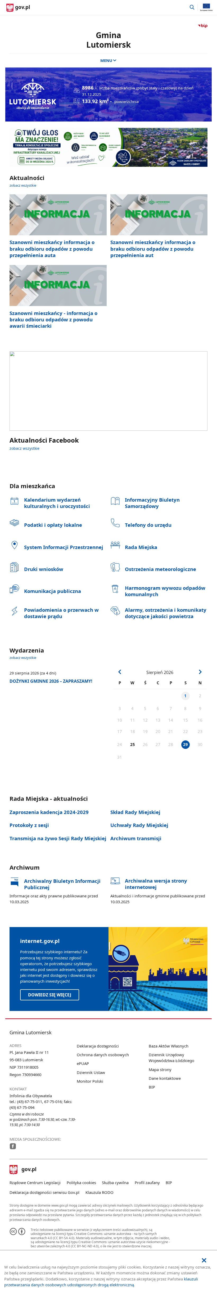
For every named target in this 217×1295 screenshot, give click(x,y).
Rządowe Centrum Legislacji (35, 1182)
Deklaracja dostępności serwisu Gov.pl (44, 1192)
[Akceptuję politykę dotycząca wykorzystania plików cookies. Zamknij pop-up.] (204, 1260)
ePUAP (83, 1063)
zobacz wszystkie (23, 185)
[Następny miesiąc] (200, 672)
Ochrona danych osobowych (103, 1054)
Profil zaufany (147, 1182)
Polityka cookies (81, 1182)
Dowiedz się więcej (49, 995)
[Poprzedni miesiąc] (120, 672)
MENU (106, 60)
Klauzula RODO (99, 1192)
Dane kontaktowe (165, 1078)
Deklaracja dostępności (98, 1046)
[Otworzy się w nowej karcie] (13, 1146)
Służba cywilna (115, 1182)
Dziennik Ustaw (91, 1072)
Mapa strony (160, 1069)
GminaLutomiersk (108, 40)
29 (185, 744)
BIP (152, 1087)
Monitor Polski (90, 1081)
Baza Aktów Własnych (168, 1046)
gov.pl (29, 1170)
